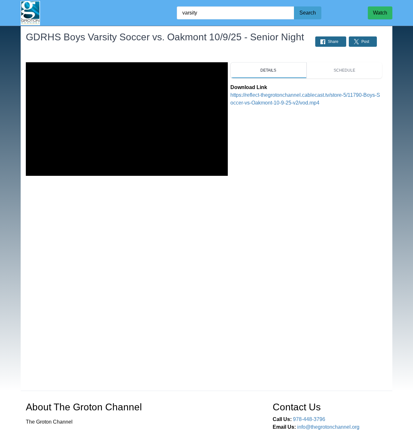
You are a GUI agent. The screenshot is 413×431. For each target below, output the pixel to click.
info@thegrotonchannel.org (328, 427)
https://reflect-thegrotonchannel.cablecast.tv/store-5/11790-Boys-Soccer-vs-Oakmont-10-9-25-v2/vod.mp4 (305, 98)
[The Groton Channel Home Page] (30, 13)
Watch (380, 12)
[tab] (268, 70)
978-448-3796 (309, 419)
